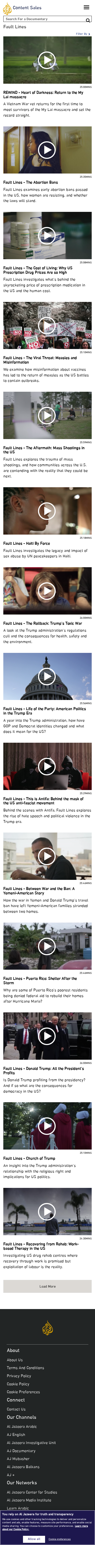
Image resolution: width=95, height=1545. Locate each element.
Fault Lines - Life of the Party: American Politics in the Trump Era (44, 711)
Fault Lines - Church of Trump (29, 1158)
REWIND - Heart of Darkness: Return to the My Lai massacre (43, 95)
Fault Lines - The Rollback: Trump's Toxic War (42, 623)
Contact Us (16, 1409)
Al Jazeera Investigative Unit (31, 1443)
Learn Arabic (18, 1508)
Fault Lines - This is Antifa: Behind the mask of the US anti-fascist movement (43, 801)
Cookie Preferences (23, 1392)
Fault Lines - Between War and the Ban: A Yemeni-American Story (39, 891)
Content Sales (27, 8)
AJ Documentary (21, 1451)
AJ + (11, 1475)
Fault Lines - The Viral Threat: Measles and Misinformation (40, 360)
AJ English (16, 1435)
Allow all (34, 1539)
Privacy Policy (19, 1376)
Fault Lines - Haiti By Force (26, 543)
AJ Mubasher (18, 1459)
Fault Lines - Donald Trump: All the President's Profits (43, 1071)
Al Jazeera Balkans (23, 1467)
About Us (15, 1360)
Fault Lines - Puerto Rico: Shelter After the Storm (40, 981)
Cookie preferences (60, 1539)
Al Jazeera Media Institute (29, 1500)
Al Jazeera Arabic (22, 1427)
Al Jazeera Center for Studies (32, 1492)
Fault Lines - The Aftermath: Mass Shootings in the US (44, 450)
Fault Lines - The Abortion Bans (30, 182)
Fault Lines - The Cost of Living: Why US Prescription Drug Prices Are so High (37, 270)
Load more (48, 1287)
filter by (81, 34)
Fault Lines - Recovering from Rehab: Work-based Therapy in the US (41, 1246)
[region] (47, 1527)
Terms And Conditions (25, 1368)
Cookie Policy (18, 1384)
